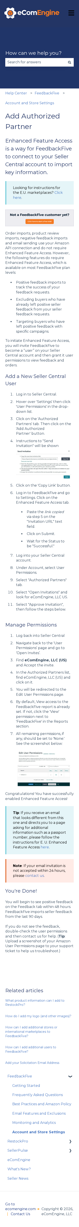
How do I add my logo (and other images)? (38, 1016)
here (45, 847)
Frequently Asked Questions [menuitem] (37, 1095)
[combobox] (35, 62)
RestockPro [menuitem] (17, 1141)
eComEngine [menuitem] (18, 1160)
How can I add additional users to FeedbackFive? (30, 1049)
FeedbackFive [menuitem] (19, 1076)
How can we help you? (33, 53)
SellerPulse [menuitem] (17, 1150)
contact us (34, 876)
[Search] (69, 62)
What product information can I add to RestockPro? (35, 1003)
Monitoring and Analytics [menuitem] (34, 1123)
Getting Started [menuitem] (26, 1086)
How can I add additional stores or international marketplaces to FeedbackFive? (31, 1031)
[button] (70, 1076)
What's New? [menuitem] (19, 1169)
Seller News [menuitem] (17, 1178)
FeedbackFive (47, 93)
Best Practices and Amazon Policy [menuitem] (41, 1104)
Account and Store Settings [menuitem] (38, 1132)
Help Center (16, 93)
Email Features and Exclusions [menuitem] (39, 1113)
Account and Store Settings (29, 103)
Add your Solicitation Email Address (32, 1063)
